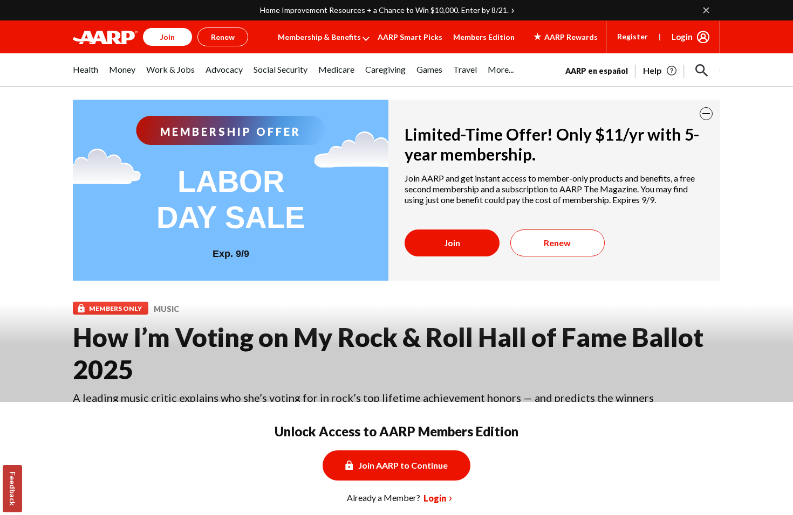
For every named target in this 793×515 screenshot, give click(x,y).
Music (166, 309)
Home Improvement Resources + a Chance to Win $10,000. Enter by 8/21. (384, 10)
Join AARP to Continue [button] (403, 465)
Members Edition (484, 36)
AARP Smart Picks (410, 36)
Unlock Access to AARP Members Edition (396, 431)
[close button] (706, 113)
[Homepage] (105, 37)
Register (632, 36)
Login (682, 36)
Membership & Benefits (319, 36)
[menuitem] (85, 75)
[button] (702, 70)
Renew (557, 243)
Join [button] (167, 36)
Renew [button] (223, 36)
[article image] (660, 70)
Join (452, 243)
